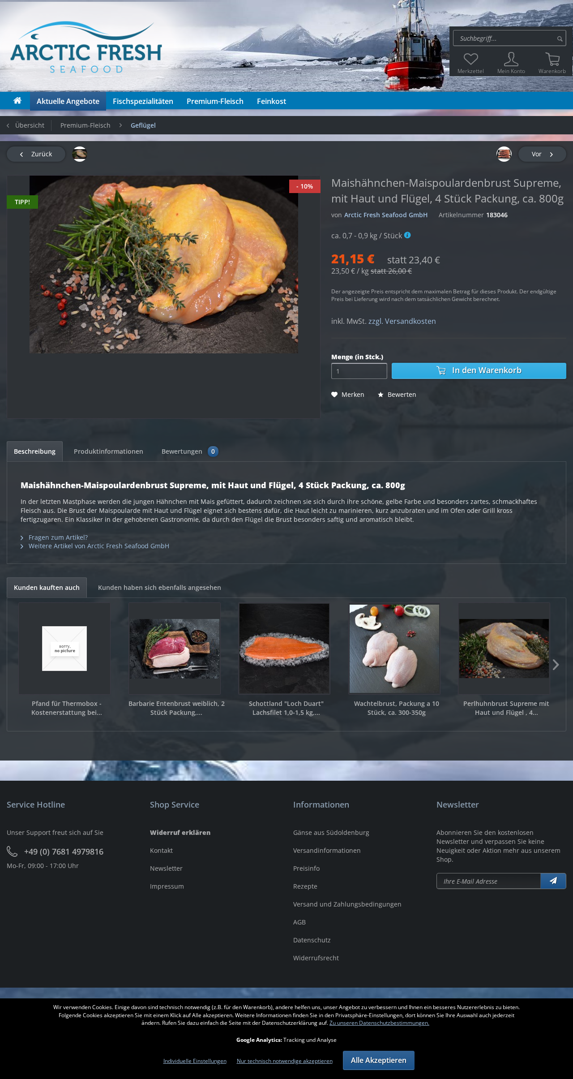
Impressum (167, 886)
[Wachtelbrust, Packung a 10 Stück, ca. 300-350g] (394, 648)
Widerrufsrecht (316, 958)
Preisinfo (306, 868)
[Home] (17, 100)
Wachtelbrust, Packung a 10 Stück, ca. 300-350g (396, 708)
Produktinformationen (108, 451)
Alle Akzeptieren (378, 1060)
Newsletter (166, 868)
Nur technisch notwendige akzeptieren (285, 1061)
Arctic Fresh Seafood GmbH (386, 215)
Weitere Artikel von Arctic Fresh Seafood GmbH (98, 546)
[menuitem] (511, 38)
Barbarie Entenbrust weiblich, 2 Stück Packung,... (176, 708)
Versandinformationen (327, 850)
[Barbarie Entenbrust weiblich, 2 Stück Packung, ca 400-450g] (174, 648)
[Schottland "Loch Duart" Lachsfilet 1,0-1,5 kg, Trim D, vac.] (284, 648)
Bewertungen (188, 451)
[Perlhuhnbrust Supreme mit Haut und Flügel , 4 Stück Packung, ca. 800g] (504, 648)
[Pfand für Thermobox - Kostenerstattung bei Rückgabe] (64, 648)
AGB (299, 922)
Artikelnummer (461, 215)
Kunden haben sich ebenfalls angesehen (159, 587)
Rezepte (305, 886)
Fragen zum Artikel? (57, 537)
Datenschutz (312, 940)
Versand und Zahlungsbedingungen (347, 904)
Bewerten (401, 394)
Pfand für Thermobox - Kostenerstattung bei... (66, 708)
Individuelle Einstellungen (195, 1061)
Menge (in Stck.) (357, 357)
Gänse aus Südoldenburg (331, 832)
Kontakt (161, 850)
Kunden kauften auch (47, 587)
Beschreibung (35, 451)
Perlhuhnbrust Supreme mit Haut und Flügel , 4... (506, 708)
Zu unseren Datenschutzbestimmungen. (379, 1023)
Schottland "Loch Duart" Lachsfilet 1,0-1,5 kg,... (286, 708)
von (336, 215)
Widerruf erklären (180, 832)
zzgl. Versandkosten (402, 321)
